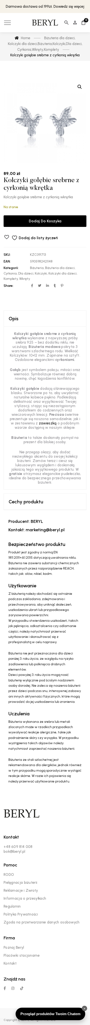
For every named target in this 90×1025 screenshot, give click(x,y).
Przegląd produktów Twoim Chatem (50, 1014)
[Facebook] (5, 988)
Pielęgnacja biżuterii (20, 882)
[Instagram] (12, 988)
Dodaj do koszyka (45, 221)
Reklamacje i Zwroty (21, 890)
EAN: (7, 261)
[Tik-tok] (21, 988)
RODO (9, 874)
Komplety (11, 279)
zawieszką (48, 423)
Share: (8, 286)
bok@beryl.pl (14, 851)
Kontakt (10, 963)
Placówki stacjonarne (22, 955)
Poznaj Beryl (14, 947)
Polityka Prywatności (21, 914)
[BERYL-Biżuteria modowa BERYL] (45, 22)
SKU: (7, 255)
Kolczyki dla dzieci (62, 273)
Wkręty (24, 279)
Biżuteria (37, 268)
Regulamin (12, 906)
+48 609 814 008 (18, 847)
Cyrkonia (10, 273)
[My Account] (75, 22)
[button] (79, 87)
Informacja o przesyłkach (25, 898)
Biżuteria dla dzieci (60, 268)
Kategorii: (11, 268)
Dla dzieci (25, 273)
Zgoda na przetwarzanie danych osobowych (42, 922)
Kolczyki (41, 273)
